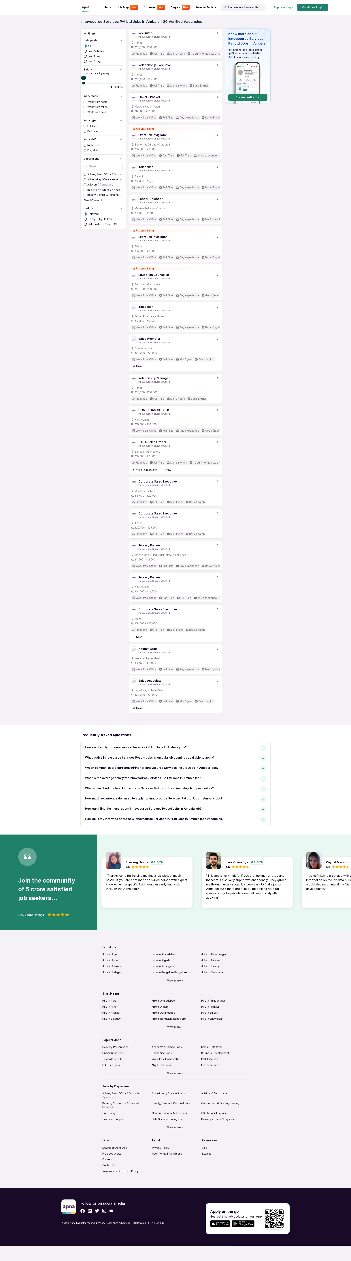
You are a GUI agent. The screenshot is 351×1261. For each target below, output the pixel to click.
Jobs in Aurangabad (164, 966)
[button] (248, 66)
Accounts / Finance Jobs (167, 1046)
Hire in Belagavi (111, 1018)
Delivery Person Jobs (115, 1046)
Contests (153, 7)
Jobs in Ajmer (110, 960)
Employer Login (283, 7)
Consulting (108, 1113)
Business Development (215, 1053)
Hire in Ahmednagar (213, 1000)
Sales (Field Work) (212, 1046)
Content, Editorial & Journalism (170, 1113)
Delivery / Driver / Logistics (217, 1119)
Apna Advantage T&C (124, 1223)
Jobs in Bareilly (210, 966)
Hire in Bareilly (209, 1012)
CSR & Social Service (214, 1113)
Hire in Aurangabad (163, 1012)
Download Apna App (114, 1147)
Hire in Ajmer (110, 1006)
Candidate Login (312, 7)
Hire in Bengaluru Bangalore (169, 1018)
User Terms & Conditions (167, 1153)
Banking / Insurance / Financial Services (120, 1105)
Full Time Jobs (111, 1065)
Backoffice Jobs (162, 1053)
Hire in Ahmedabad (163, 1000)
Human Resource (112, 1053)
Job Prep (127, 7)
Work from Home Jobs (165, 1059)
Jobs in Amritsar (210, 960)
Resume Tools (204, 7)
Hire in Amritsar (210, 1006)
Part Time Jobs (210, 1059)
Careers (107, 1159)
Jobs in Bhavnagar (212, 972)
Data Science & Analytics (167, 1119)
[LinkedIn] (90, 1211)
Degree (179, 7)
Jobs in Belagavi (112, 972)
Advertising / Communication (169, 1093)
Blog (204, 1147)
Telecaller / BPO (112, 1059)
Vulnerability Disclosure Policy (120, 1171)
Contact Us (109, 1165)
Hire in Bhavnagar (212, 1018)
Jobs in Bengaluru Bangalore (169, 972)
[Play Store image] (245, 1224)
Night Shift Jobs (161, 1065)
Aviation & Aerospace (214, 1093)
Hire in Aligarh (160, 1006)
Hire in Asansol (111, 1012)
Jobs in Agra (110, 954)
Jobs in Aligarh (161, 960)
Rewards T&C (143, 1223)
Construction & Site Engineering (220, 1103)
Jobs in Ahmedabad (164, 954)
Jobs (105, 7)
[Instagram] (104, 1211)
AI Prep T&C (158, 1223)
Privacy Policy (160, 1147)
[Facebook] (82, 1211)
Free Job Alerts (111, 1153)
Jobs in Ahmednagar (213, 954)
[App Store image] (220, 1223)
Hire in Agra (109, 1000)
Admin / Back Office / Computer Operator (121, 1095)
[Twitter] (97, 1211)
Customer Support (113, 1119)
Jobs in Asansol (111, 966)
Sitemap (207, 1153)
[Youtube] (111, 1211)
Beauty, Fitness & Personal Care (171, 1103)
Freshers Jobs (210, 1065)
